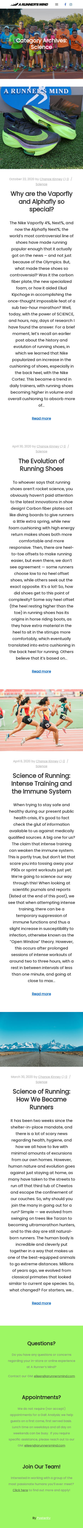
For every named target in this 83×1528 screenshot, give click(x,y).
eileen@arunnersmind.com (54, 1376)
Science (41, 184)
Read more (41, 418)
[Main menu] (56, 4)
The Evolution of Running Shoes (41, 465)
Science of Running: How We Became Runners (41, 1099)
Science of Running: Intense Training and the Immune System (41, 783)
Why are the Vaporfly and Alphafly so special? (42, 202)
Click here (20, 1490)
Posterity (44, 1518)
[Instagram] (70, 4)
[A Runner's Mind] (29, 4)
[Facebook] (65, 4)
